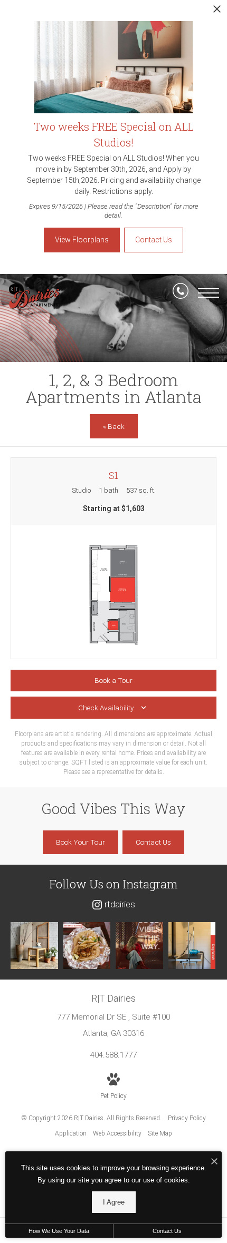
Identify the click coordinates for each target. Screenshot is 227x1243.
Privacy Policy (187, 1118)
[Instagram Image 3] (139, 946)
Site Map (160, 1133)
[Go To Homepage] (34, 296)
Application (71, 1133)
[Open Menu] (208, 293)
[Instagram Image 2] (87, 946)
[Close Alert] (217, 12)
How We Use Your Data (59, 1231)
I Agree (114, 1202)
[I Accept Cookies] (214, 1162)
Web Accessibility (117, 1133)
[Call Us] (180, 293)
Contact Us (167, 1231)
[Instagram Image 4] (192, 946)
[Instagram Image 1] (34, 946)
